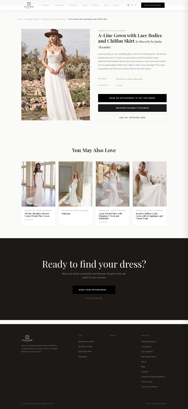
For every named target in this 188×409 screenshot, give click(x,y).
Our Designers (147, 351)
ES (132, 5)
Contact (116, 5)
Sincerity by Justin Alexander (53, 19)
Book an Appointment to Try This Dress (132, 98)
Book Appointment (152, 5)
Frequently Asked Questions (153, 377)
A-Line (119, 85)
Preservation (59, 5)
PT (136, 5)
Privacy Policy (147, 382)
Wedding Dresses (32, 19)
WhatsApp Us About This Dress (132, 108)
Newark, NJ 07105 (85, 346)
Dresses (45, 5)
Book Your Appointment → (94, 290)
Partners (95, 5)
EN (129, 5)
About (106, 5)
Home (19, 19)
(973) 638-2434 (132, 118)
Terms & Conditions (149, 387)
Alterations (73, 5)
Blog (143, 367)
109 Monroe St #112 (86, 341)
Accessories (146, 346)
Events (85, 5)
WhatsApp (82, 357)
